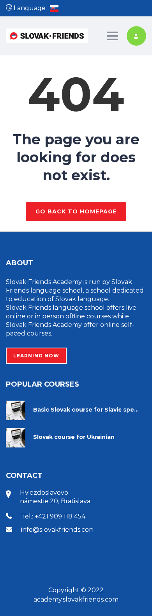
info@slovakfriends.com (58, 529)
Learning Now (36, 356)
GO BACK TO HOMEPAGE (76, 211)
